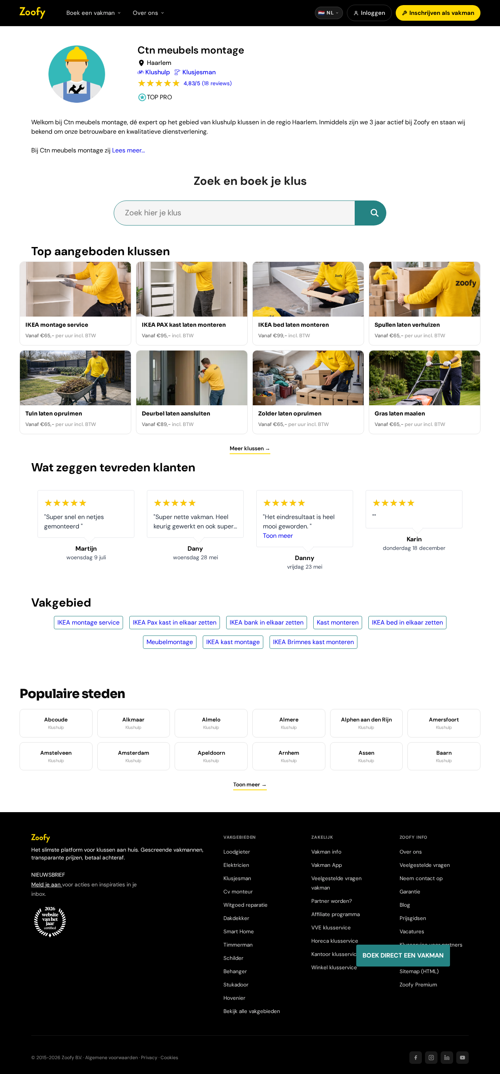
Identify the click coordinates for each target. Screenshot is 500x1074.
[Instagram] (431, 1057)
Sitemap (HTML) (419, 971)
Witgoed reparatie (245, 905)
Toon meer (185, 536)
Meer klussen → (250, 448)
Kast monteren (338, 622)
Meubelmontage (169, 642)
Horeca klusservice (334, 941)
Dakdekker (236, 918)
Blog (405, 905)
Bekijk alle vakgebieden (251, 1011)
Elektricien (236, 865)
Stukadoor (235, 984)
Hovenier (234, 998)
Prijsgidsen (413, 918)
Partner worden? (331, 901)
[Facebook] (415, 1057)
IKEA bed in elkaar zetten (407, 622)
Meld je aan (46, 884)
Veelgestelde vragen (425, 865)
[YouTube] (462, 1057)
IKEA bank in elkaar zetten (267, 622)
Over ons (411, 851)
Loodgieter (236, 851)
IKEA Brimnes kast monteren (313, 642)
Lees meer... (128, 150)
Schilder (233, 958)
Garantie (410, 891)
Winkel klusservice (334, 967)
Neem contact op (421, 878)
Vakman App (326, 865)
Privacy (149, 1057)
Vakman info (326, 851)
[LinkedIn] (447, 1057)
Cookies (169, 1057)
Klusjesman (237, 878)
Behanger (235, 971)
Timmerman (238, 945)
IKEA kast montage (233, 642)
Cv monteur (238, 891)
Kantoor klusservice (335, 954)
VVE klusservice (331, 927)
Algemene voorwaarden (111, 1057)
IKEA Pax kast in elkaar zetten (174, 622)
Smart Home (238, 931)
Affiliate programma (335, 914)
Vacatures (412, 931)
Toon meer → (250, 784)
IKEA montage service (88, 622)
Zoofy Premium (418, 984)
